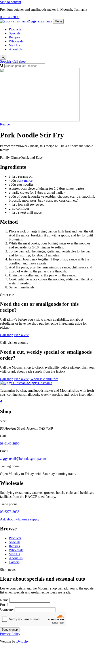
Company (7, 609)
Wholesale (16, 41)
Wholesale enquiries (44, 379)
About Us (16, 49)
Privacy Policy (10, 634)
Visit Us (14, 45)
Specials (14, 33)
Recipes (14, 37)
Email (4, 605)
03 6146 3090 (9, 17)
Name (4, 600)
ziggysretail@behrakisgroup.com (23, 458)
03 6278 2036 (9, 512)
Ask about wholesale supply (19, 519)
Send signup (10, 629)
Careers (14, 562)
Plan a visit (21, 335)
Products (15, 29)
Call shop (19, 61)
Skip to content (10, 2)
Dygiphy (22, 641)
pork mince (24, 180)
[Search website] (3, 57)
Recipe (5, 124)
